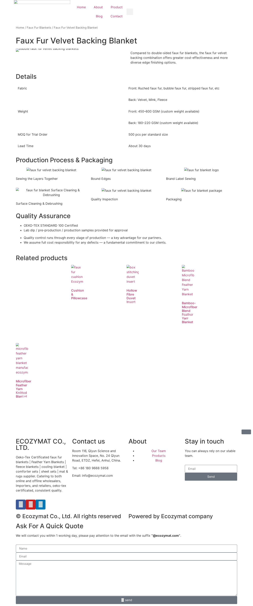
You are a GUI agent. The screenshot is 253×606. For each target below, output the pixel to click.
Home (81, 7)
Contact (116, 16)
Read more (81, 309)
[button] (129, 11)
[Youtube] (31, 504)
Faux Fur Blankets (39, 27)
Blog (99, 16)
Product (117, 7)
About (98, 7)
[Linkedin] (40, 504)
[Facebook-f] (21, 504)
